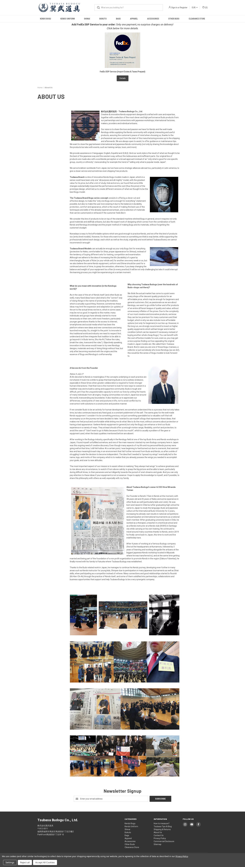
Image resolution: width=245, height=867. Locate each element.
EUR (194, 7)
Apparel (134, 19)
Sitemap (157, 844)
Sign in (174, 7)
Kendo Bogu (45, 19)
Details (123, 78)
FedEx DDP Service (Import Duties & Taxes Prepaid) (122, 71)
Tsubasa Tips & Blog (163, 826)
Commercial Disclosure (164, 841)
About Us (158, 832)
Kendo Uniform (67, 19)
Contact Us (158, 835)
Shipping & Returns (162, 829)
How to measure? (161, 823)
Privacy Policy (160, 838)
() (206, 7)
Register (183, 7)
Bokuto (103, 19)
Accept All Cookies (45, 862)
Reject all (25, 862)
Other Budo (173, 19)
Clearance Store (197, 19)
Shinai (87, 19)
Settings (10, 862)
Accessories (153, 19)
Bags (118, 19)
